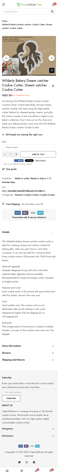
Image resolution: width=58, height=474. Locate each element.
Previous (6, 58)
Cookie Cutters (47, 194)
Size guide (11, 169)
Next (52, 58)
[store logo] (29, 4)
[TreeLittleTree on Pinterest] (34, 462)
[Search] (52, 11)
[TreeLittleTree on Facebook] (19, 462)
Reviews (6, 353)
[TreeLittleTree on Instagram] (26, 462)
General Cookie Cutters (27, 194)
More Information (11, 346)
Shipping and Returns (13, 360)
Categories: (7, 194)
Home (5, 21)
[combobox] (29, 11)
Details (5, 232)
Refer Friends (40, 160)
